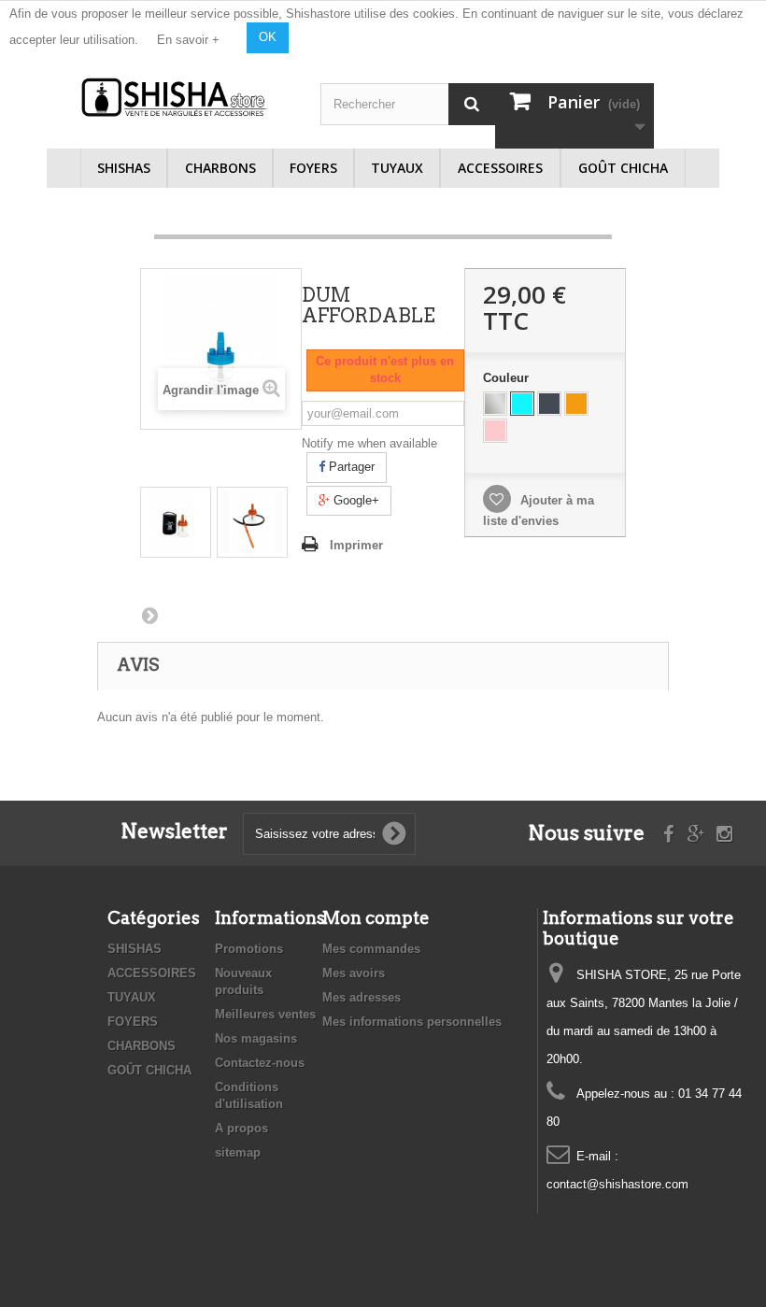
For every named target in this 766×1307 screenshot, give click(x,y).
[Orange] (576, 403)
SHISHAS (123, 168)
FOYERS (313, 168)
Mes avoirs (353, 973)
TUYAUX (397, 168)
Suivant (149, 614)
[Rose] (495, 430)
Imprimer (356, 545)
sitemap (238, 1152)
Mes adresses (361, 997)
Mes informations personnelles (412, 1022)
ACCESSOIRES (500, 168)
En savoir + (188, 40)
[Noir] (549, 403)
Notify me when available (369, 443)
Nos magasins (256, 1038)
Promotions (249, 949)
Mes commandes (371, 949)
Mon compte (376, 918)
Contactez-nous (260, 1063)
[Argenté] (495, 403)
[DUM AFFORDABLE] (175, 522)
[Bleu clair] (522, 403)
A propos (241, 1128)
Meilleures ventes (265, 1014)
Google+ (354, 500)
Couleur (507, 378)
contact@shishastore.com (617, 1184)
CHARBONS (220, 168)
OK (268, 37)
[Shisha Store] (175, 97)
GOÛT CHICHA (623, 168)
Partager (350, 467)
